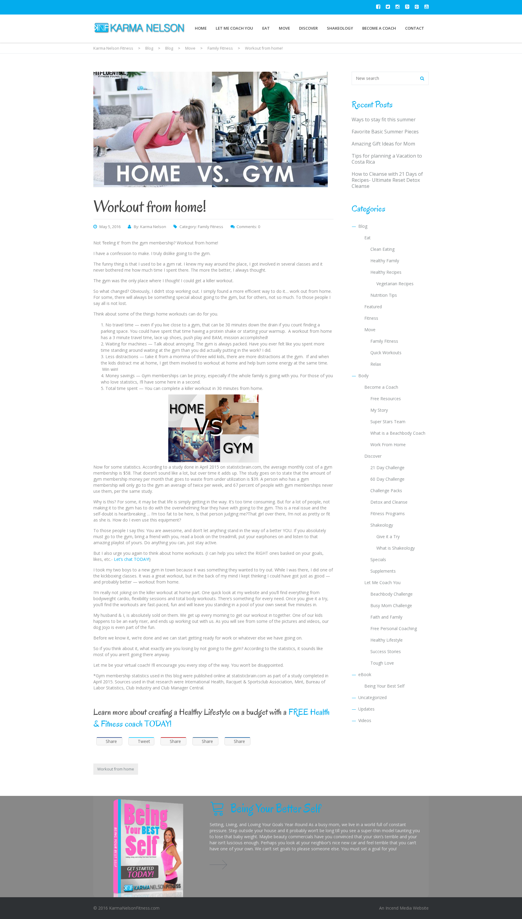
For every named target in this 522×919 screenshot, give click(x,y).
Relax (375, 364)
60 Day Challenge (387, 479)
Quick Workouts (385, 352)
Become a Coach (379, 28)
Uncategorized (372, 697)
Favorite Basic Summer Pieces (385, 131)
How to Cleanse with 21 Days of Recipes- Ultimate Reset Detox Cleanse (387, 180)
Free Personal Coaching (393, 628)
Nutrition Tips (383, 295)
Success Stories (385, 651)
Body (363, 375)
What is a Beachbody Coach (397, 433)
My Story (379, 410)
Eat (266, 28)
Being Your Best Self (384, 686)
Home (201, 28)
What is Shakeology (395, 548)
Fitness (371, 318)
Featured (373, 306)
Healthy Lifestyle (386, 640)
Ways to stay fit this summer (384, 119)
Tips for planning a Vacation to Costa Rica (387, 158)
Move (284, 28)
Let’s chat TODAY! (131, 559)
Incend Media (398, 908)
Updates (366, 709)
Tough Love (382, 663)
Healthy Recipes (385, 272)
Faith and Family (386, 617)
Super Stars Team (387, 421)
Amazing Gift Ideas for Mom (383, 143)
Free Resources (385, 398)
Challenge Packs (386, 490)
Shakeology (340, 28)
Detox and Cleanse (389, 502)
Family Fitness (210, 226)
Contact (414, 28)
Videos (364, 720)
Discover (308, 28)
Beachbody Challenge (391, 594)
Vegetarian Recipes (395, 283)
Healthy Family (384, 260)
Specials (378, 559)
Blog (362, 226)
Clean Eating (382, 249)
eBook (364, 674)
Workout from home (115, 769)
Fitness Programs (387, 513)
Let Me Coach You (234, 28)
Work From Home (388, 444)
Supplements (383, 571)
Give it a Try (388, 536)
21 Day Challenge (387, 467)
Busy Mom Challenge (391, 605)
